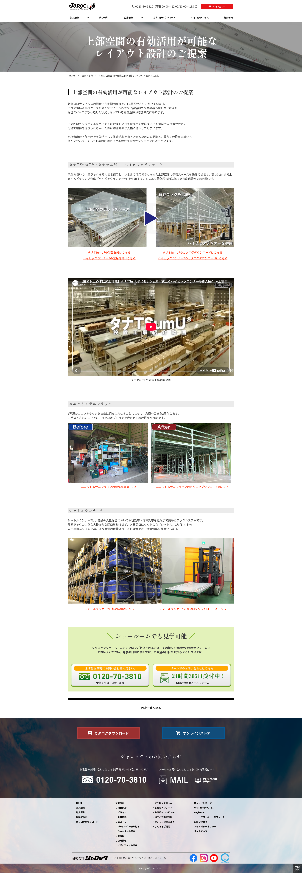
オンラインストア (196, 733)
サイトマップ (200, 831)
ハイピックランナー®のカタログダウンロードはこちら (192, 258)
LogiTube (199, 812)
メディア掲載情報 (163, 817)
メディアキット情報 (127, 845)
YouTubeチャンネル (204, 807)
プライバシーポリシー (205, 826)
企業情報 (128, 17)
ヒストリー (123, 821)
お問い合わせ (219, 6)
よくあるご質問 (162, 826)
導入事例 (103, 17)
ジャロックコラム (200, 17)
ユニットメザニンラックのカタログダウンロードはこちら (192, 487)
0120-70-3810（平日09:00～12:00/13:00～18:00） (167, 6)
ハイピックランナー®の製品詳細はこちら (109, 258)
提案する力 (87, 75)
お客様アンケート (163, 807)
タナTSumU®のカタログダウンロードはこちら (192, 252)
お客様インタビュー (165, 812)
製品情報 (74, 17)
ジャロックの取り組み (129, 826)
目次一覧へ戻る (151, 708)
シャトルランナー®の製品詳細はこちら (109, 609)
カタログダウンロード (164, 17)
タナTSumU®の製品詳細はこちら (109, 252)
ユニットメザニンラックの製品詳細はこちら (109, 487)
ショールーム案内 (126, 831)
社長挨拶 (122, 807)
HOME (72, 75)
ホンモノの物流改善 (165, 821)
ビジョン (122, 812)
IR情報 (121, 835)
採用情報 (228, 17)
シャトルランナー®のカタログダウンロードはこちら (192, 609)
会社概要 (122, 817)
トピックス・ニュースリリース (209, 817)
